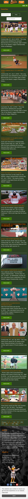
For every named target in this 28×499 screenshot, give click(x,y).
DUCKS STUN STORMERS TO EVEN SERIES (12, 105)
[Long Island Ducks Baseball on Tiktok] (20, 484)
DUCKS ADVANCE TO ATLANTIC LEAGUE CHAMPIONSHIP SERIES (12, 139)
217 (18, 422)
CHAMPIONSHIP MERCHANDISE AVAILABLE (12, 206)
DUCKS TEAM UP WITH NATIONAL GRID (11, 239)
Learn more (5, 492)
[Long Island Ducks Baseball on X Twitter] (14, 484)
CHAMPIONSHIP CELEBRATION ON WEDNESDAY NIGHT (10, 304)
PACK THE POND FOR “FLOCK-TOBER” (11, 173)
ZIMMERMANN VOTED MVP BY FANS (11, 371)
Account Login (21, 2)
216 (14, 422)
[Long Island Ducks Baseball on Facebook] (8, 484)
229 (13, 424)
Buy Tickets (6, 2)
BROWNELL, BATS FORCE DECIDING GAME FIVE (14, 37)
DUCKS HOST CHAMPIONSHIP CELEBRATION (13, 270)
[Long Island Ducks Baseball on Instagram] (11, 484)
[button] (23, 5)
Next (17, 424)
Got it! (14, 495)
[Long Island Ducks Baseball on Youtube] (17, 484)
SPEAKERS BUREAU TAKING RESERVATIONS (13, 338)
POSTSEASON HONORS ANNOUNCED (11, 404)
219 (3, 424)
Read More (6, 50)
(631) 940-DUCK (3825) (8, 462)
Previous (4, 422)
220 (7, 424)
